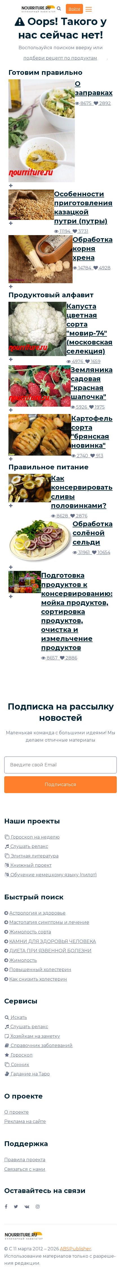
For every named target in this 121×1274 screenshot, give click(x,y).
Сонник (19, 1064)
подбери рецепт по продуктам (60, 58)
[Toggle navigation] (89, 9)
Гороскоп (21, 1055)
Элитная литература (34, 856)
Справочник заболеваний (41, 1045)
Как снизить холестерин (38, 979)
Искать (18, 1017)
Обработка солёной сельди (93, 533)
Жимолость (23, 960)
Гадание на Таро (30, 1074)
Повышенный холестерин (40, 969)
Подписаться (60, 784)
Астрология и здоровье (37, 913)
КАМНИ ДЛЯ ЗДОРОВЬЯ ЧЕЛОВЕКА (52, 941)
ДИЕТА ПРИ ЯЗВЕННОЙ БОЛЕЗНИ (50, 950)
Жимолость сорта (30, 932)
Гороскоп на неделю (35, 837)
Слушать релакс (28, 846)
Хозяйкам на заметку (34, 1036)
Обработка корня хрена (93, 248)
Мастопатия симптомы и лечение (49, 922)
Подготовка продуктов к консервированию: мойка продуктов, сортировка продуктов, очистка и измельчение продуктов (77, 611)
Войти (74, 8)
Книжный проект (30, 865)
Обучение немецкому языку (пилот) (53, 874)
